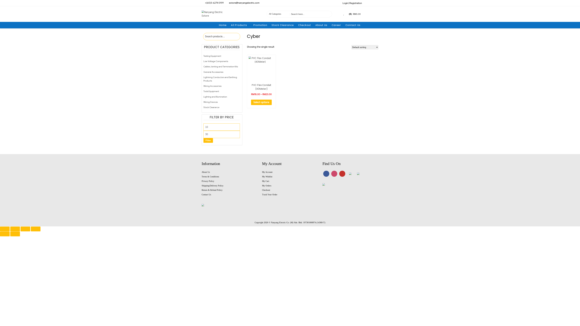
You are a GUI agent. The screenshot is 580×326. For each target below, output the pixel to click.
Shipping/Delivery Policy (212, 186)
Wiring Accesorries (212, 86)
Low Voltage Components (215, 61)
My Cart (265, 181)
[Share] (25, 229)
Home (223, 25)
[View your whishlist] (344, 14)
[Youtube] (376, 3)
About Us (321, 25)
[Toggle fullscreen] (15, 229)
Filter (208, 140)
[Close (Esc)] (35, 229)
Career (336, 25)
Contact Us (352, 25)
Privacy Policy (208, 181)
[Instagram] (371, 3)
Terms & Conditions (210, 177)
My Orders (266, 186)
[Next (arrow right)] (15, 234)
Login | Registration (352, 3)
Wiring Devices (210, 102)
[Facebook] (366, 3)
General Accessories (213, 72)
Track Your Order (269, 194)
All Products (239, 25)
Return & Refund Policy (212, 190)
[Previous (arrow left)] (5, 234)
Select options (261, 102)
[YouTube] (342, 174)
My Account (267, 172)
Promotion (260, 25)
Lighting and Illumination (215, 96)
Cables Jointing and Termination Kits (220, 66)
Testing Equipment (212, 56)
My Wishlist (267, 177)
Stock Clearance (283, 25)
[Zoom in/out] (5, 229)
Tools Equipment (211, 91)
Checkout (304, 25)
